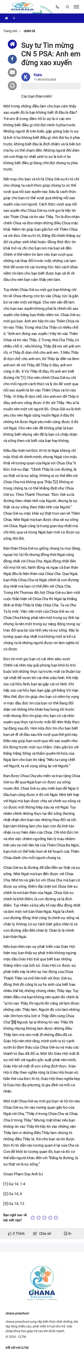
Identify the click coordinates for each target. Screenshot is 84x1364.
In (69, 1233)
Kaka (38, 75)
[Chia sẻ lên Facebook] (12, 59)
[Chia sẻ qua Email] (12, 72)
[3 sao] (44, 1218)
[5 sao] (56, 1218)
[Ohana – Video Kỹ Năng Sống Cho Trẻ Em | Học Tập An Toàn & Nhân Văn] (23, 6)
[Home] (12, 44)
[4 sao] (50, 1218)
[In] (12, 85)
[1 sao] (32, 1218)
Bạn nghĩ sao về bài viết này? (15, 1217)
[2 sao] (38, 1218)
